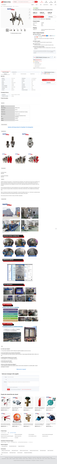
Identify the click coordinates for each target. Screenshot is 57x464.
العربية (33, 458)
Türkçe (46, 458)
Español (10, 458)
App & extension (45, 4)
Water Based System (43, 450)
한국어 (36, 458)
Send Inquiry (39, 16)
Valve (13, 6)
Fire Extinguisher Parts (4, 437)
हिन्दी (40, 458)
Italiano (24, 458)
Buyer (36, 4)
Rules (55, 4)
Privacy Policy (41, 460)
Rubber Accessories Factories (24, 450)
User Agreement (33, 460)
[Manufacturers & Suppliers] (6, 2)
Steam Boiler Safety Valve (12, 446)
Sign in (55, 2)
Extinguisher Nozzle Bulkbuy (28, 452)
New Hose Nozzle (20, 452)
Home (1, 6)
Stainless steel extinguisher (18, 434)
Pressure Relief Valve (4, 446)
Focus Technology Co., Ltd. (22, 460)
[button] (37, 74)
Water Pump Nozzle (50, 450)
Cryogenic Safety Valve (21, 446)
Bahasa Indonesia (53, 458)
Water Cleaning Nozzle (5, 452)
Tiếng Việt (49, 458)
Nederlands (30, 458)
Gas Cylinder (16, 437)
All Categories (4, 4)
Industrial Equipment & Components (7, 6)
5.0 (45, 73)
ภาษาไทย (43, 458)
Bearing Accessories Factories (34, 450)
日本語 (38, 458)
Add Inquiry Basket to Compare (16, 33)
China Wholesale (25, 457)
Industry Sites (34, 457)
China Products (11, 457)
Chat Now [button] (51, 16)
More (1, 454)
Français (17, 458)
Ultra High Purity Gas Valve (4, 434)
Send (8, 389)
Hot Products (6, 457)
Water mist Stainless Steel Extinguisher (47, 434)
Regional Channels (39, 457)
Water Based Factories (15, 450)
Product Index (44, 457)
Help (40, 4)
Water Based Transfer (13, 452)
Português (13, 458)
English (8, 458)
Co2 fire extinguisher (31, 434)
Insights (51, 457)
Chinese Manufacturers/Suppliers (18, 457)
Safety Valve (16, 6)
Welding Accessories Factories (6, 450)
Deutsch (27, 458)
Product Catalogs (13, 432)
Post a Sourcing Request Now (26, 389)
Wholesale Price (30, 457)
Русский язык (20, 458)
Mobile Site (47, 457)
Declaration (37, 460)
